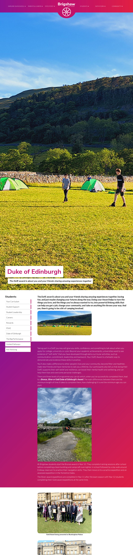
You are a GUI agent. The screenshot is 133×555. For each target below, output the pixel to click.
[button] (17, 6)
